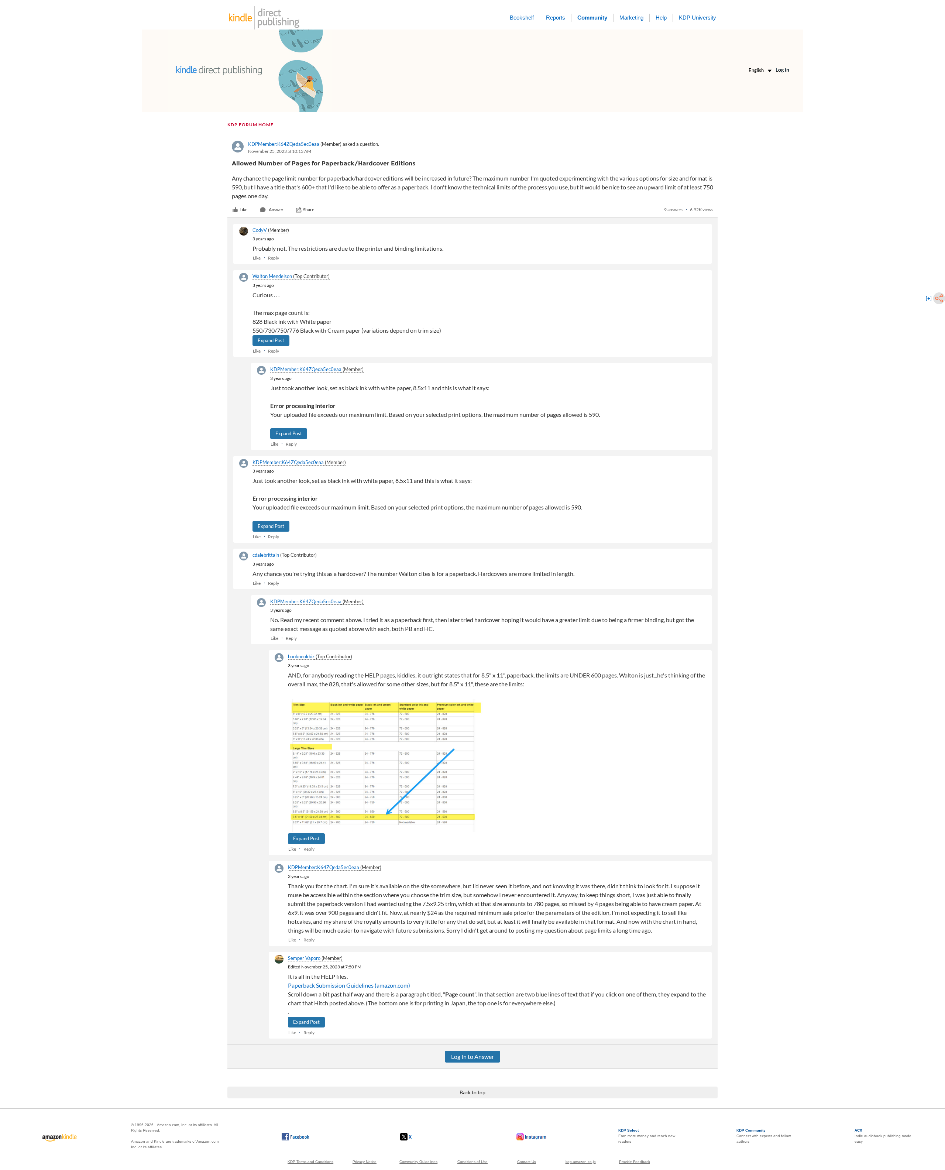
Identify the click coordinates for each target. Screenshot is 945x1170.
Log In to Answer (472, 1056)
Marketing (631, 17)
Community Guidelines (418, 1162)
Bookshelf (522, 17)
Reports (555, 17)
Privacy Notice (365, 1162)
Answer (276, 209)
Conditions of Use (472, 1162)
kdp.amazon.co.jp (581, 1162)
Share (308, 209)
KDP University (697, 17)
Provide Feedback (634, 1162)
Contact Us (526, 1162)
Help (661, 17)
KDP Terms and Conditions (310, 1162)
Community (592, 17)
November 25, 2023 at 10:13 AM (279, 151)
